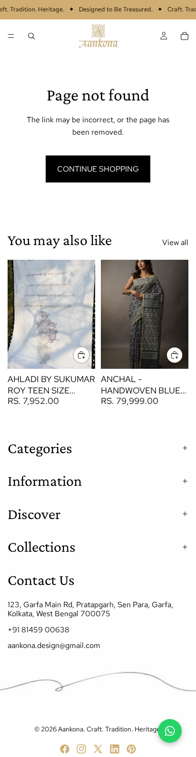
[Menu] (11, 36)
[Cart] (184, 36)
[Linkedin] (114, 749)
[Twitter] (98, 749)
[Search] (31, 36)
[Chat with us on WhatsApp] (170, 731)
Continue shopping (98, 169)
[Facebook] (64, 749)
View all (175, 242)
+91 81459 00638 (38, 630)
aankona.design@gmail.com (54, 645)
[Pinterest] (131, 749)
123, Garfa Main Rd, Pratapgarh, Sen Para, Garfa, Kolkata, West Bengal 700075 (90, 609)
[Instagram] (81, 749)
